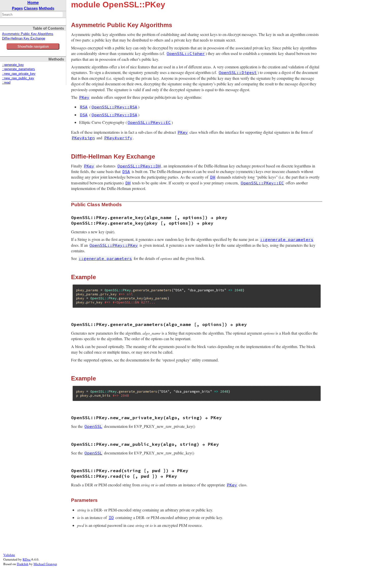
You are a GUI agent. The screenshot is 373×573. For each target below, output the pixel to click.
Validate (9, 554)
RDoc (27, 559)
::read (6, 82)
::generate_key (13, 65)
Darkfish (22, 564)
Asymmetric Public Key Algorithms (27, 34)
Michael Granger (45, 564)
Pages (17, 8)
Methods (46, 8)
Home (33, 3)
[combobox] (32, 14)
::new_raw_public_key (18, 78)
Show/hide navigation (33, 46)
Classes (31, 8)
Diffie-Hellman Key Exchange (23, 38)
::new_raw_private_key (19, 73)
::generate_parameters (18, 69)
